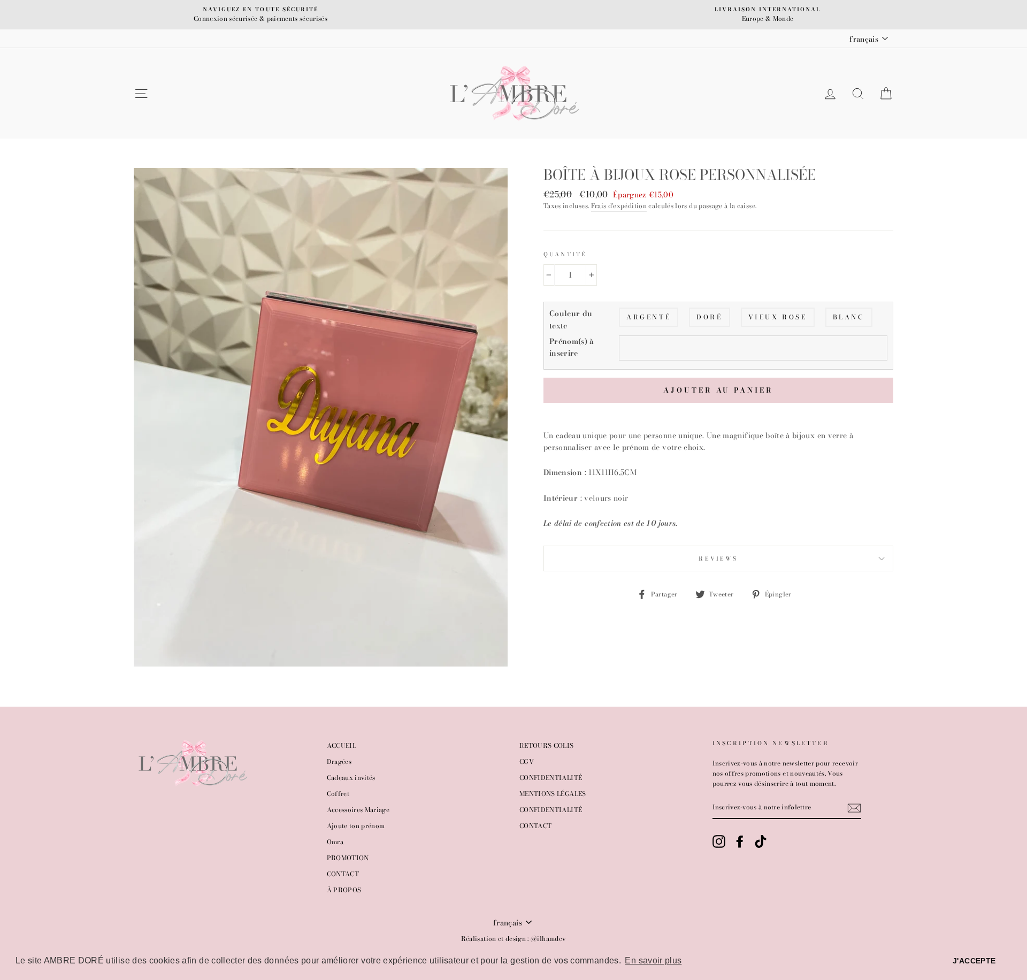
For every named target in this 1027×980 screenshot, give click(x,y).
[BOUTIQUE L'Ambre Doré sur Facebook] (739, 841)
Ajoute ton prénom (356, 826)
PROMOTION (348, 858)
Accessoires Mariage (358, 810)
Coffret (338, 794)
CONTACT (343, 874)
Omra (335, 842)
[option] (260, 14)
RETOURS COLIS (546, 746)
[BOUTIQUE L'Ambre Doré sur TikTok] (760, 841)
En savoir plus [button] (653, 960)
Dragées (339, 762)
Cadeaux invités (351, 778)
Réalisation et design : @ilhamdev (513, 938)
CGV (526, 762)
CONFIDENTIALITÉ (550, 778)
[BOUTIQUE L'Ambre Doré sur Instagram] (718, 841)
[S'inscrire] (854, 808)
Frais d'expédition (619, 206)
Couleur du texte (571, 319)
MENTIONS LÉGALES (552, 794)
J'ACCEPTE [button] (974, 960)
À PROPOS (344, 890)
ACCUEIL (341, 746)
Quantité (565, 254)
